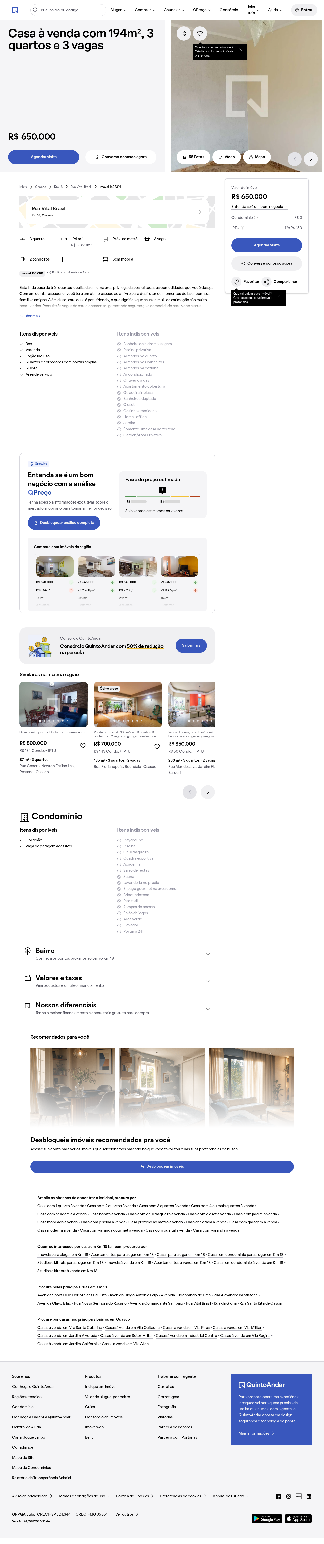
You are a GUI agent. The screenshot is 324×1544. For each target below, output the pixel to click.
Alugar (116, 10)
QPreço (200, 10)
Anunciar (172, 10)
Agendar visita (44, 157)
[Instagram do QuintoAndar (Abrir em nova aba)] (289, 1496)
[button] (117, 954)
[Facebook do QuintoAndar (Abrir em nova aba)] (278, 1496)
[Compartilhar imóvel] (184, 33)
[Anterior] (295, 159)
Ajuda (273, 10)
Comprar (143, 10)
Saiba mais (191, 645)
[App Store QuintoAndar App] (298, 1518)
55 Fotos (196, 157)
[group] (53, 730)
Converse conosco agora (124, 157)
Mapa (260, 157)
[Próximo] (311, 159)
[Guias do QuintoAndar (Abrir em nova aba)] (299, 1496)
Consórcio (229, 10)
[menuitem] (118, 10)
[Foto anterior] (29, 704)
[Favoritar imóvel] (200, 33)
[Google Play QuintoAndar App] (267, 1518)
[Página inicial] (15, 10)
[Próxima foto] (79, 704)
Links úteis (250, 10)
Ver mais (33, 316)
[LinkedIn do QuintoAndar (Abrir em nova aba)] (309, 1496)
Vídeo (230, 157)
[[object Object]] (241, 50)
